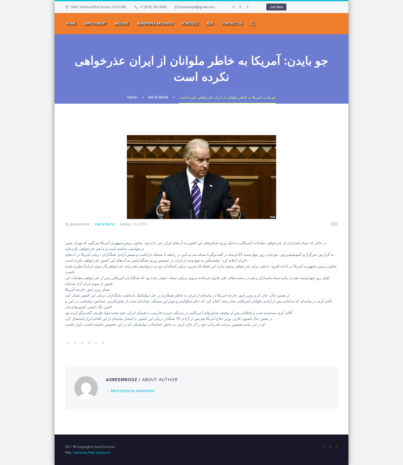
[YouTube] (247, 7)
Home (71, 23)
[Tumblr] (89, 343)
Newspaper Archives (155, 23)
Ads (209, 23)
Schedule (189, 23)
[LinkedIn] (96, 343)
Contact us (231, 23)
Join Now (276, 7)
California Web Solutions (92, 453)
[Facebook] (233, 7)
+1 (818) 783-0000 (153, 7)
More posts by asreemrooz (133, 391)
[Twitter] (75, 343)
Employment (95, 23)
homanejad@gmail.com (197, 7)
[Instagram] (240, 7)
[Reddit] (103, 343)
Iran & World (104, 224)
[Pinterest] (82, 343)
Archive (122, 23)
